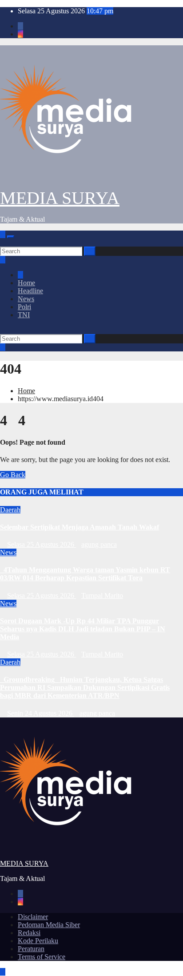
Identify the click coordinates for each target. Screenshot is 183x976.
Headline (30, 291)
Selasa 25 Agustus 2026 (41, 544)
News (26, 299)
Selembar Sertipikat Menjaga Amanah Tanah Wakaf (79, 527)
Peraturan (31, 948)
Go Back (12, 474)
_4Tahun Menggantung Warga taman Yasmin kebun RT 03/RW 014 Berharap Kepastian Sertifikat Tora (85, 574)
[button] (2, 242)
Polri (24, 307)
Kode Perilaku (38, 940)
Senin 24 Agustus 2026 (40, 713)
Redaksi (29, 932)
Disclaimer (33, 916)
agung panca (99, 544)
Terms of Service (41, 956)
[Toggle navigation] (10, 236)
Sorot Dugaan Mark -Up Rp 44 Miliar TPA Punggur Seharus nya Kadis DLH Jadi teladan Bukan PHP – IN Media (82, 629)
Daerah (10, 510)
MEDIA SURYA (59, 198)
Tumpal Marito (102, 595)
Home (26, 283)
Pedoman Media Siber (49, 924)
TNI (24, 315)
